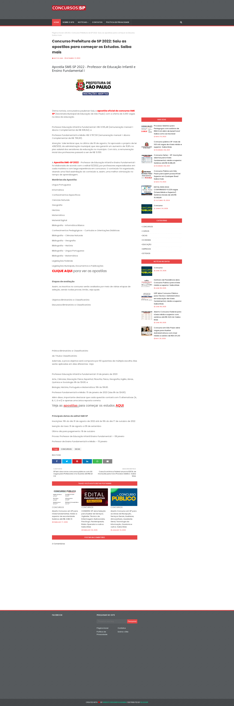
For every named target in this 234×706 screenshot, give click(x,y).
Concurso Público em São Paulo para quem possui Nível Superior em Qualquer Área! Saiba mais (167, 175)
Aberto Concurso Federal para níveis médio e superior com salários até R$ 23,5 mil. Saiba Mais (167, 315)
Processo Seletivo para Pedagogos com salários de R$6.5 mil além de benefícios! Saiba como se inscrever (167, 129)
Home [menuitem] (56, 22)
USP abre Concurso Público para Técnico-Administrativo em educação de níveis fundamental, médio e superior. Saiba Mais (168, 298)
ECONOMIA (146, 240)
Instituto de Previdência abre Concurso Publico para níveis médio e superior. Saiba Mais (167, 282)
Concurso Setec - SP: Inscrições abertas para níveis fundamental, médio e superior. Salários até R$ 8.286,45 (168, 159)
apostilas (71, 405)
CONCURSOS (66, 449)
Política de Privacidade (102, 633)
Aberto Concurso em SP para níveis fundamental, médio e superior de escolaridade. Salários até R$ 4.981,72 (65, 515)
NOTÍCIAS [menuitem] (82, 22)
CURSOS (145, 231)
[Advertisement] (94, 330)
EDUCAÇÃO (146, 244)
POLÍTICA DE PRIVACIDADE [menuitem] (117, 22)
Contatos (122, 628)
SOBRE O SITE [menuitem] (68, 22)
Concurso (158, 205)
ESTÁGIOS (146, 253)
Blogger (144, 702)
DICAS (67, 33)
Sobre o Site (123, 631)
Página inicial (57, 33)
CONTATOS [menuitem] (97, 22)
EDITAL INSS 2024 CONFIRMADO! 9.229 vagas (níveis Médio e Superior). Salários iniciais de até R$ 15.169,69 (166, 192)
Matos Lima (58, 58)
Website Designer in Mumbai (114, 702)
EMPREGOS (146, 249)
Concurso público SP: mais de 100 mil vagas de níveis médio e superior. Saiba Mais (168, 144)
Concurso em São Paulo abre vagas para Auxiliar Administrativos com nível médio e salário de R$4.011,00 (167, 331)
